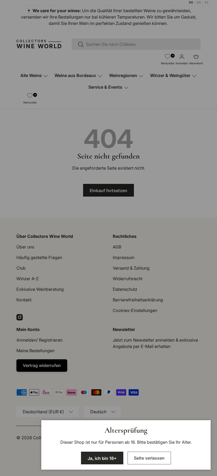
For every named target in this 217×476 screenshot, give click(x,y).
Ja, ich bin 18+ (102, 458)
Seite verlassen (149, 458)
